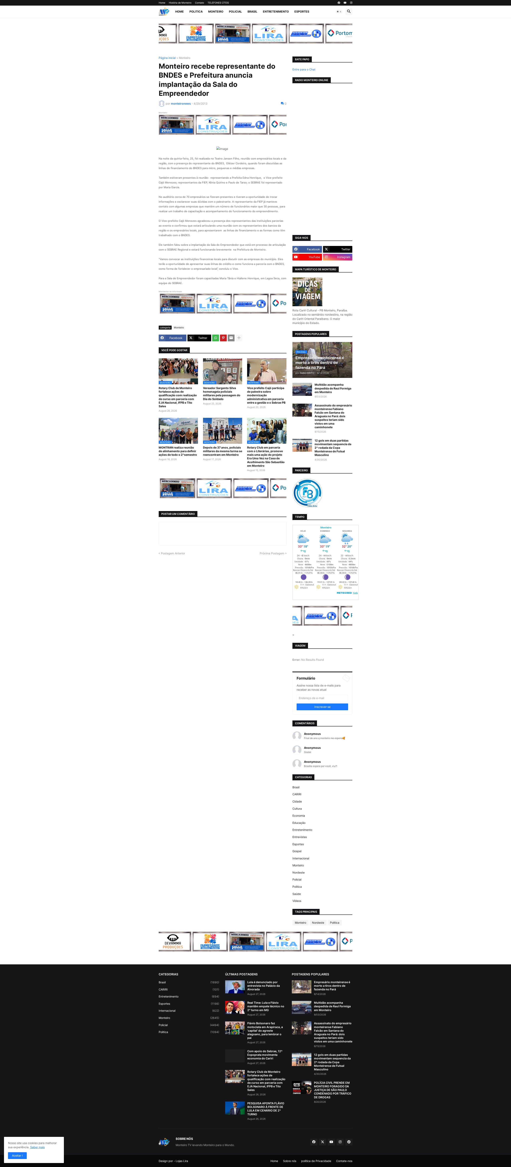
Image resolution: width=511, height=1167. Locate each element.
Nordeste (298, 872)
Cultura (297, 808)
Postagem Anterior (173, 553)
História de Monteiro (180, 2)
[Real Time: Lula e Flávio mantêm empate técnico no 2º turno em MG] (235, 1007)
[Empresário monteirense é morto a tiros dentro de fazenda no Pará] (301, 986)
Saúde (296, 894)
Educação (298, 822)
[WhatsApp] (215, 338)
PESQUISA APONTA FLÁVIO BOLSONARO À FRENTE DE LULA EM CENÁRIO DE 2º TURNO (265, 1109)
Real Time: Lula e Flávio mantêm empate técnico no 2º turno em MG (265, 1006)
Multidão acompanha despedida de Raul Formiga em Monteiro (333, 388)
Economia (298, 815)
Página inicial (167, 57)
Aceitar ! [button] (17, 1155)
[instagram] (351, 3)
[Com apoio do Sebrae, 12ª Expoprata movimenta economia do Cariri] (235, 1055)
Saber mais (37, 1147)
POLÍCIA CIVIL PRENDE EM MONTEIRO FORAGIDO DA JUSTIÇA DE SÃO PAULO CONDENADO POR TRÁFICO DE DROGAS (332, 1090)
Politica (196, 11)
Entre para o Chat (303, 69)
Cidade (297, 801)
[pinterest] (349, 1142)
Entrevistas (299, 837)
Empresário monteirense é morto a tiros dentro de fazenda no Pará (332, 985)
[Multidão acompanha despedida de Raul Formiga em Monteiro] (302, 389)
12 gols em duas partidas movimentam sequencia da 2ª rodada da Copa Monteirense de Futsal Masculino (333, 448)
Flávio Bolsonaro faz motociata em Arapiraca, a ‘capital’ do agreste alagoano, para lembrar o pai (265, 1030)
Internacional (300, 858)
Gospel (296, 851)
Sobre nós (289, 1161)
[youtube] (345, 3)
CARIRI (296, 794)
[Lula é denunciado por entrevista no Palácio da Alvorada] (235, 986)
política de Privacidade (316, 1161)
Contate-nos (344, 1161)
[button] (339, 12)
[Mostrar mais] (239, 338)
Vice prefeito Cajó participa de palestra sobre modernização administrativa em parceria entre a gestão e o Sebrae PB (266, 395)
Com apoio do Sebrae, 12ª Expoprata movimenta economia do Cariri (264, 1054)
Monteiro (215, 11)
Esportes (301, 11)
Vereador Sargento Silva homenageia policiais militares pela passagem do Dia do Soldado (221, 393)
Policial (235, 11)
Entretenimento (276, 11)
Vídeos (296, 900)
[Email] (231, 338)
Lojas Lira (182, 1161)
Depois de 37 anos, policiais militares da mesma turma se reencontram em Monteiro (222, 451)
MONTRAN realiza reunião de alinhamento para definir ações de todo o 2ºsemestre (178, 451)
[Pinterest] (223, 338)
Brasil (252, 11)
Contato (199, 2)
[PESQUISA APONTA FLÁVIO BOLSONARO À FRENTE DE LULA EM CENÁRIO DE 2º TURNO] (235, 1108)
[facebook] (339, 3)
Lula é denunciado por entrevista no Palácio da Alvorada (263, 985)
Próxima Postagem (272, 553)
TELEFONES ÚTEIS (218, 2)
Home (162, 2)
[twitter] (322, 1142)
